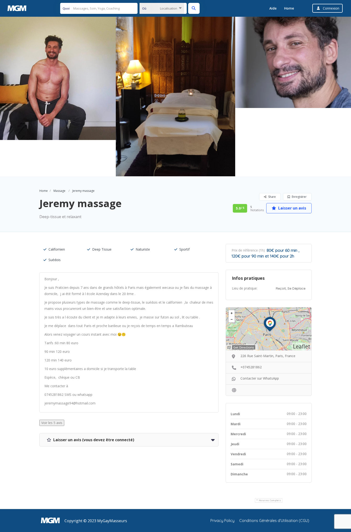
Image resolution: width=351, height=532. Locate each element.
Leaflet (301, 346)
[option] (175, 96)
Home (289, 8)
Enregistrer (299, 197)
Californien (56, 249)
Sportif (184, 249)
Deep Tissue (102, 249)
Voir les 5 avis (51, 422)
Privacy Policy (222, 520)
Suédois (54, 260)
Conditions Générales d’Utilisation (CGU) (274, 520)
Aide (273, 8)
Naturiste (143, 249)
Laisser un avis (291, 208)
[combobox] (161, 8)
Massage (59, 191)
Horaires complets (270, 500)
